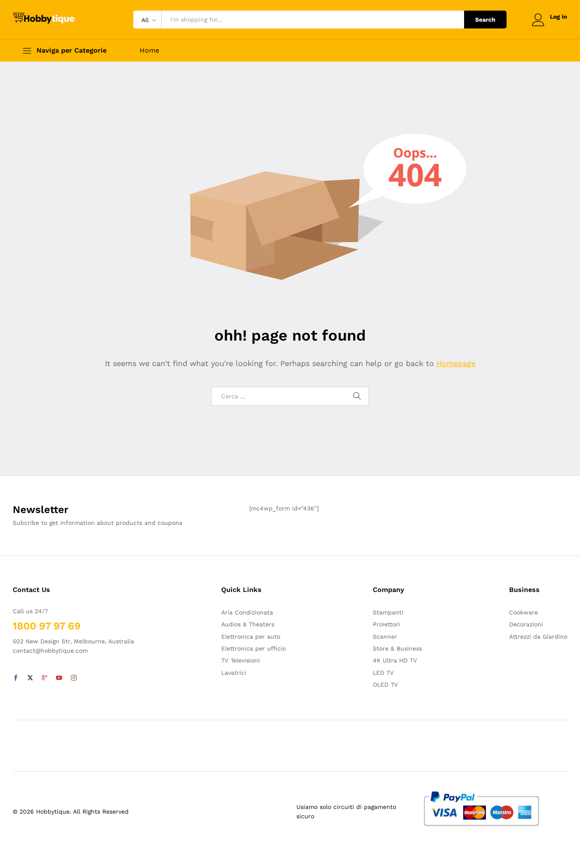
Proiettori (386, 624)
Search (485, 19)
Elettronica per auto (250, 636)
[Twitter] (30, 678)
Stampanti (388, 612)
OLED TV (385, 684)
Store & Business (397, 648)
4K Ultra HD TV (395, 660)
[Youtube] (59, 678)
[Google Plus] (44, 678)
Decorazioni (526, 624)
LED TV (383, 672)
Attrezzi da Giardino (538, 636)
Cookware (523, 612)
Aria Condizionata (247, 612)
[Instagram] (74, 678)
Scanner (385, 636)
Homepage (456, 363)
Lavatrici (233, 672)
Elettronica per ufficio (253, 648)
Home (149, 50)
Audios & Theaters (247, 624)
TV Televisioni (240, 660)
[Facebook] (15, 678)
